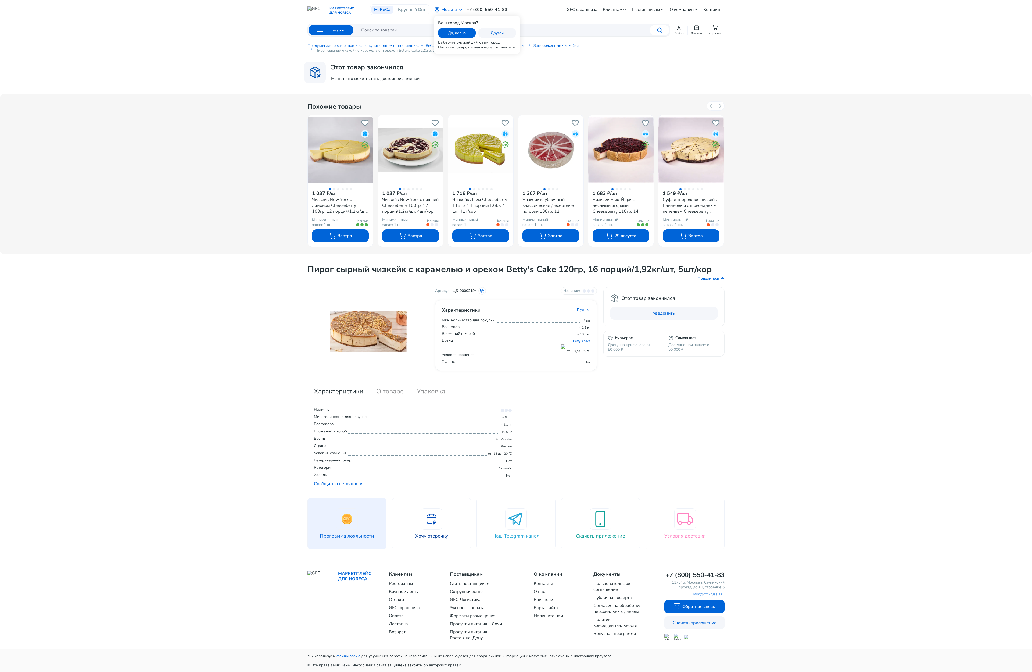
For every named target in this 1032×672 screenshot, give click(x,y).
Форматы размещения (473, 616)
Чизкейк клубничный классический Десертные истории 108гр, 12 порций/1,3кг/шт (548, 205)
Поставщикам (646, 10)
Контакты (712, 10)
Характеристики (338, 391)
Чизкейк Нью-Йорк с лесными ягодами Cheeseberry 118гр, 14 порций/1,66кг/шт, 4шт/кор (619, 205)
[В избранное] (365, 123)
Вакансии (543, 600)
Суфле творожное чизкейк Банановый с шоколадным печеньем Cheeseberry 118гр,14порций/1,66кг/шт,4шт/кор (690, 205)
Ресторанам (401, 583)
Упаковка (431, 391)
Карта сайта (546, 608)
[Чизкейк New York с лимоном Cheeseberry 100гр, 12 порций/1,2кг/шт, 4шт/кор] (340, 150)
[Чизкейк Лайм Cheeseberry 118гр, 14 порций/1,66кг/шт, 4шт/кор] (480, 150)
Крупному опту (403, 592)
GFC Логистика (465, 600)
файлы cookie (348, 656)
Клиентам (612, 10)
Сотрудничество (466, 592)
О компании (682, 10)
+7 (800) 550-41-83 (487, 10)
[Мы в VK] (687, 637)
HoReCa (382, 10)
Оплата (396, 616)
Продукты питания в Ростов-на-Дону (470, 635)
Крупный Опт (411, 10)
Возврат (397, 632)
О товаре (390, 391)
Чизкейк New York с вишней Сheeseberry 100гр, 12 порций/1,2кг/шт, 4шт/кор (410, 205)
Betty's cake (581, 341)
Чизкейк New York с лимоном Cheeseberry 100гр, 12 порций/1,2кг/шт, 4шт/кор (339, 205)
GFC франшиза (582, 10)
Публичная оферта (612, 597)
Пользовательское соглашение (612, 586)
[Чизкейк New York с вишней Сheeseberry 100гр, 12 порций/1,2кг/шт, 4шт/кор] (410, 150)
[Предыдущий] (711, 106)
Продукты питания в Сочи (476, 624)
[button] (679, 30)
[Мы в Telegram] (677, 637)
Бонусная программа (614, 634)
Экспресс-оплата (467, 608)
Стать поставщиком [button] (470, 583)
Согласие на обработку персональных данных (616, 608)
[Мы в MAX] (667, 637)
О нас (539, 592)
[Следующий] (720, 106)
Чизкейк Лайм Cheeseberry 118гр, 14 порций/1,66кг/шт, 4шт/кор (479, 205)
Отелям (396, 600)
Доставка (398, 624)
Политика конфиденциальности (615, 622)
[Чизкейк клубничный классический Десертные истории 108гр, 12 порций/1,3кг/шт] (550, 150)
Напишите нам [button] (548, 616)
